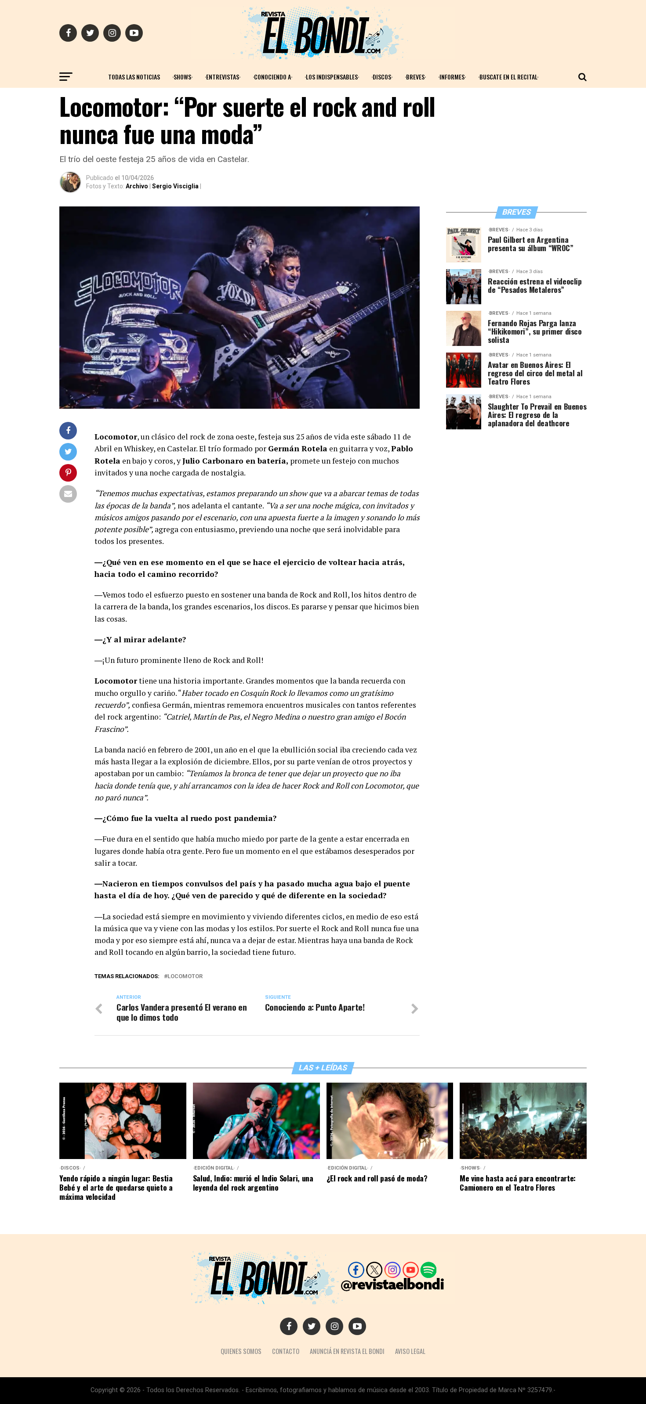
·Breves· (415, 76)
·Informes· (452, 76)
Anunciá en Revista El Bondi (347, 1351)
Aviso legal (410, 1351)
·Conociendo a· (272, 76)
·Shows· (182, 76)
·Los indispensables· (332, 76)
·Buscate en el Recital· (508, 76)
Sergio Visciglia (175, 186)
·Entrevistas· (222, 76)
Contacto (285, 1351)
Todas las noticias (134, 76)
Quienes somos (241, 1351)
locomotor (185, 976)
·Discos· (381, 76)
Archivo (137, 186)
